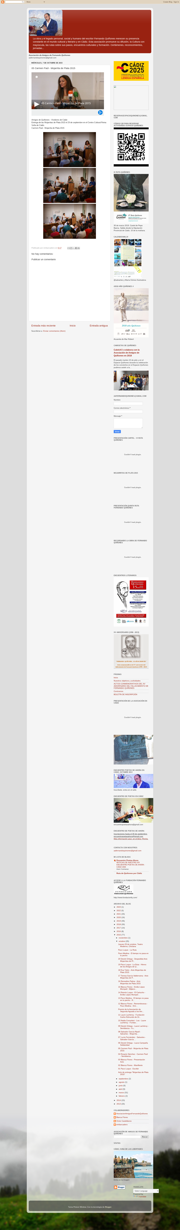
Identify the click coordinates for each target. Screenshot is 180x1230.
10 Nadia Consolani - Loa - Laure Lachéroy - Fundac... (132, 1022)
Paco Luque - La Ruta (127, 950)
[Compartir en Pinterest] (78, 248)
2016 (119, 931)
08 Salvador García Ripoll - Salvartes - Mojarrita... (129, 1033)
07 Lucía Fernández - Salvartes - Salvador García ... (132, 1038)
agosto (122, 1082)
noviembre (123, 938)
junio (121, 1086)
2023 (119, 907)
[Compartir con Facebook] (76, 248)
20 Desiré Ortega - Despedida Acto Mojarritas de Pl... (132, 960)
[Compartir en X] (73, 248)
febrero (122, 1096)
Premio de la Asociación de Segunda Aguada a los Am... (131, 1010)
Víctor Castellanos (124, 1121)
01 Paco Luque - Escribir (128, 1069)
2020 (119, 917)
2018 (119, 924)
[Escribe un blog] (71, 248)
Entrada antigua (99, 325)
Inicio (73, 325)
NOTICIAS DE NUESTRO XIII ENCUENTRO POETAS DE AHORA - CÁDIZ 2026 (130, 865)
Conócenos (118, 691)
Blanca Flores (122, 1117)
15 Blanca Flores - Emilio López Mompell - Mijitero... (131, 988)
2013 (119, 1104)
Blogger (108, 1207)
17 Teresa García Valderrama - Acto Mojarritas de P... (133, 977)
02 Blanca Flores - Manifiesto (130, 1065)
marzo (122, 1093)
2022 (119, 911)
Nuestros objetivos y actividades (127, 681)
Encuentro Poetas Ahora (127, 860)
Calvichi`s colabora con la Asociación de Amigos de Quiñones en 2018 (127, 353)
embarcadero (122, 1125)
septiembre (124, 1079)
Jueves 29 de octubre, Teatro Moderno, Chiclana (130, 945)
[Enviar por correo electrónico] (68, 248)
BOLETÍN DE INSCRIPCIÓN (125, 694)
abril (121, 1089)
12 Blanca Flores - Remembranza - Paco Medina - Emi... (133, 1005)
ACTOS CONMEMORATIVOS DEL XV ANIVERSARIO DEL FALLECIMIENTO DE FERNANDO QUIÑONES (131, 686)
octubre (122, 941)
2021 (119, 914)
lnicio (116, 678)
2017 (119, 928)
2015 (119, 935)
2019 (119, 921)
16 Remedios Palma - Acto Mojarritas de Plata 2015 (129, 982)
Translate (142, 1197)
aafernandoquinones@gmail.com (127, 851)
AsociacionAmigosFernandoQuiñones (132, 1114)
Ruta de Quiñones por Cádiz (129, 873)
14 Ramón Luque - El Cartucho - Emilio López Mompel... (131, 994)
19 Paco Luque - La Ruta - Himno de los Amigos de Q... (132, 966)
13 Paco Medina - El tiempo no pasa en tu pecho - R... (133, 999)
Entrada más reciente (43, 325)
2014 (119, 1100)
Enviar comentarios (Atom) (54, 331)
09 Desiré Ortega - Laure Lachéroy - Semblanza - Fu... (133, 1027)
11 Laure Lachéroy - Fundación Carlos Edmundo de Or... (131, 1016)
